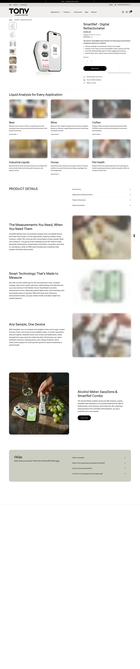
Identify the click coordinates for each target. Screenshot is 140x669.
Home (10, 19)
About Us (15, 4)
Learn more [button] (84, 418)
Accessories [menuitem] (78, 12)
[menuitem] (10, 5)
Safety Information (78, 205)
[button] (119, 69)
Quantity (86, 57)
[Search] (123, 11)
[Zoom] (74, 24)
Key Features (76, 189)
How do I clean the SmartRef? (82, 468)
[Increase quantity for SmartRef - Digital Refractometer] (91, 61)
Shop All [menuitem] (94, 12)
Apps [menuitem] (86, 12)
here (57, 461)
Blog (10, 4)
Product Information (79, 200)
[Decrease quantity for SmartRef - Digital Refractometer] (84, 61)
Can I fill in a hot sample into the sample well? (87, 474)
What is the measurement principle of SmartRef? (88, 463)
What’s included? (78, 457)
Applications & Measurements (82, 194)
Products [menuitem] (67, 12)
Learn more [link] (13, 134)
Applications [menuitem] (55, 12)
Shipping (85, 34)
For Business (23, 4)
